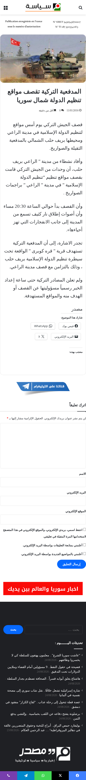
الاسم (82, 473)
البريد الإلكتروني (76, 492)
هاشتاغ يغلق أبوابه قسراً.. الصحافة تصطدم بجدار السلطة (43, 678)
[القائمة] (5, 9)
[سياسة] (43, 7)
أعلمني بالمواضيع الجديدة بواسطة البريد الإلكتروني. (51, 554)
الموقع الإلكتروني (75, 511)
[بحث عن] (80, 9)
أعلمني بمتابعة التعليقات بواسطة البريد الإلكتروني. (52, 545)
